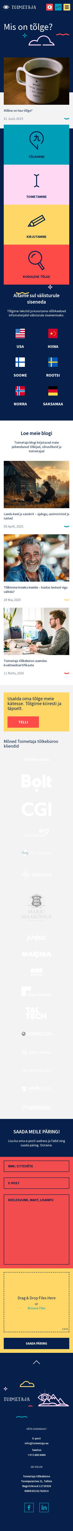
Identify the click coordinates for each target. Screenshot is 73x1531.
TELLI (23, 722)
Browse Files (36, 1308)
